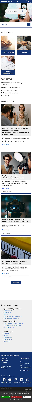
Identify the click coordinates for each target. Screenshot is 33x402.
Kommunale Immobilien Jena (12, 316)
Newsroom (7, 337)
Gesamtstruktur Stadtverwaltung (13, 323)
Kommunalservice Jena (10, 318)
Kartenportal (8, 339)
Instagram (16, 382)
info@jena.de (24, 370)
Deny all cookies (16, 397)
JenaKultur (7, 311)
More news (16, 282)
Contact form (25, 358)
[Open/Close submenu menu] (28, 24)
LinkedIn (21, 382)
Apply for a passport (10, 93)
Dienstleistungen (9, 327)
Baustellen (7, 341)
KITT (5, 314)
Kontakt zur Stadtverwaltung (12, 325)
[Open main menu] (28, 1)
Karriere (6, 333)
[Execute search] (22, 11)
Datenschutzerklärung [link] (16, 399)
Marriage (6, 95)
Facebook (4, 382)
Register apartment (10, 90)
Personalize (27, 397)
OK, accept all (6, 397)
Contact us (27, 389)
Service (4, 25)
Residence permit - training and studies (14, 84)
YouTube (10, 382)
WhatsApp (28, 382)
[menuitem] (16, 313)
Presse (6, 335)
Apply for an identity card (12, 87)
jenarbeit (6, 312)
